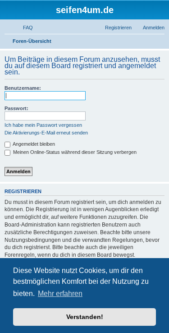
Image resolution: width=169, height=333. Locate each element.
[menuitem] (24, 27)
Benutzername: (23, 88)
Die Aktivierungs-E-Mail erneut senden (46, 132)
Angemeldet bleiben (33, 144)
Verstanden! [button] (84, 316)
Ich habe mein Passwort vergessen (43, 125)
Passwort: (16, 108)
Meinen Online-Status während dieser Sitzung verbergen (74, 152)
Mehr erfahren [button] (60, 293)
